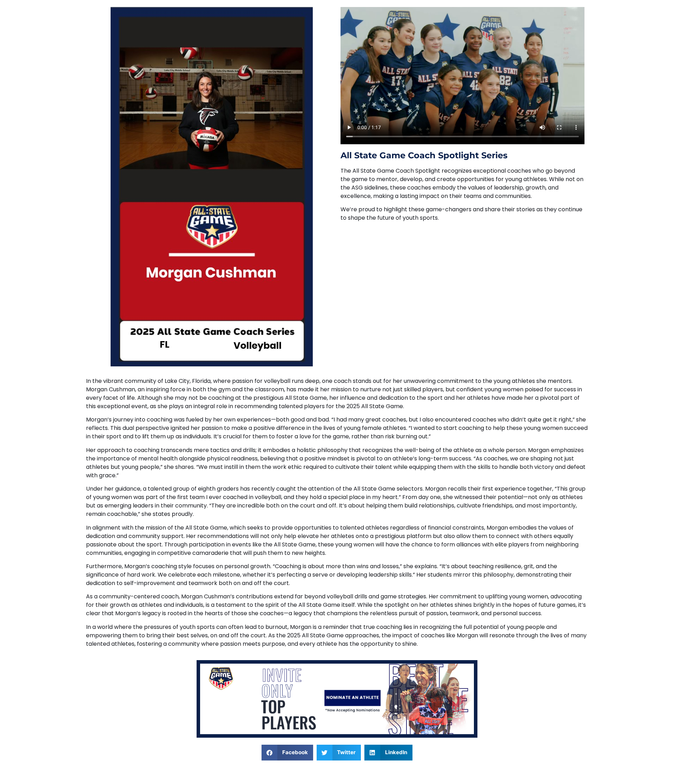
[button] (287, 752)
